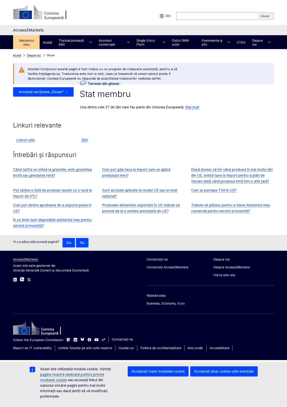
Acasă (47, 42)
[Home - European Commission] (41, 329)
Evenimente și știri (212, 42)
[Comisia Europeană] (44, 12)
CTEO (241, 42)
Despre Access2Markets (231, 267)
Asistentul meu (26, 42)
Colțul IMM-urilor (181, 42)
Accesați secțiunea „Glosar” (41, 92)
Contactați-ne (122, 339)
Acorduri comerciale (107, 42)
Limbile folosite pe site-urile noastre (85, 348)
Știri (84, 140)
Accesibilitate (219, 348)
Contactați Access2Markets (167, 267)
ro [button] (168, 16)
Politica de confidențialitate (160, 348)
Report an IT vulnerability (32, 348)
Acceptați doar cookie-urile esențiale (224, 371)
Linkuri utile (25, 140)
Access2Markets (25, 259)
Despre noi (257, 42)
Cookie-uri (126, 348)
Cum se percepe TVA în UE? (214, 190)
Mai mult (192, 107)
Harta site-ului (224, 275)
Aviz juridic (195, 348)
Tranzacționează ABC (71, 42)
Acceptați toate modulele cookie (158, 371)
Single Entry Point (145, 42)
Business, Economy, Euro (166, 303)
